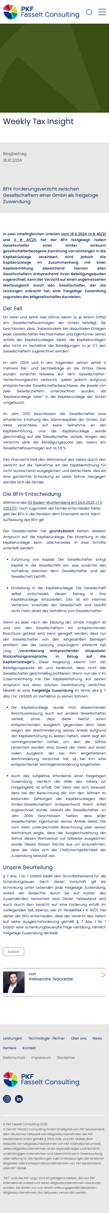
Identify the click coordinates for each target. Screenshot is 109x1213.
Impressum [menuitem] (41, 1057)
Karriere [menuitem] (9, 1048)
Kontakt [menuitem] (29, 1048)
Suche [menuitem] (89, 12)
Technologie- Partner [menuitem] (46, 1038)
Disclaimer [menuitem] (66, 1057)
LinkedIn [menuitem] (19, 1099)
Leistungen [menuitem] (12, 1038)
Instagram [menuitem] (7, 1099)
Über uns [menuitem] (78, 1038)
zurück (13, 951)
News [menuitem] (97, 1038)
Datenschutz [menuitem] (14, 1057)
